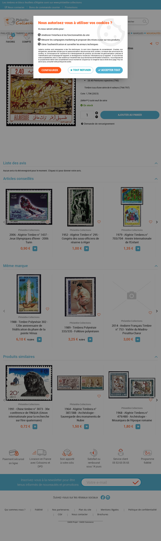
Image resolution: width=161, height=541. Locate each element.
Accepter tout (110, 70)
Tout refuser (81, 70)
